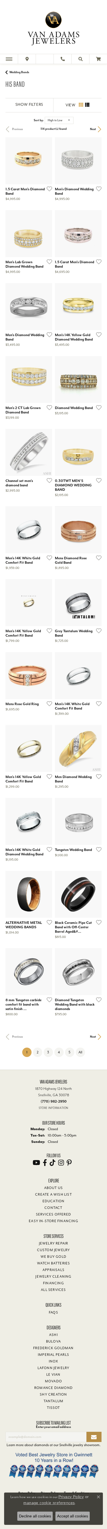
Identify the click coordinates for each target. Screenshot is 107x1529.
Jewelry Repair (53, 1243)
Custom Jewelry (53, 1250)
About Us (53, 1188)
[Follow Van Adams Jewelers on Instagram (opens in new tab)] (61, 1162)
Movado (53, 1381)
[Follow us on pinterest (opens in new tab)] (69, 1162)
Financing (53, 1283)
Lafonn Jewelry (54, 1368)
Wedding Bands (19, 72)
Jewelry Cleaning (53, 1276)
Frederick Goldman (53, 1348)
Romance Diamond (53, 1388)
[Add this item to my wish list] (47, 188)
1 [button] (29, 1052)
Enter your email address (53, 1427)
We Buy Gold (53, 1256)
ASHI (53, 1335)
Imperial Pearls (53, 1355)
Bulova (53, 1341)
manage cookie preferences (49, 1503)
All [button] (80, 1052)
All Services (53, 1290)
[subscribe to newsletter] (94, 1437)
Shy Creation (53, 1394)
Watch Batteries (53, 1263)
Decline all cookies (35, 1516)
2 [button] (37, 1052)
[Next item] (95, 160)
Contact (53, 1208)
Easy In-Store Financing (53, 1221)
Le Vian (53, 1374)
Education (54, 1201)
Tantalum (54, 1401)
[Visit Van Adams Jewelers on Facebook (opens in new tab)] (45, 1162)
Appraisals (53, 1270)
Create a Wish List (53, 1194)
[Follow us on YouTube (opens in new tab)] (36, 1162)
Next (93, 129)
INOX (53, 1361)
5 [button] (70, 1052)
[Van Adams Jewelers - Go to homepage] (53, 27)
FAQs (53, 1312)
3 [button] (48, 1052)
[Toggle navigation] (9, 59)
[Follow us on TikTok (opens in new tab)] (52, 1162)
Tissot (53, 1408)
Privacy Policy (71, 1496)
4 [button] (59, 1052)
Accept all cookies (72, 1516)
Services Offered (53, 1214)
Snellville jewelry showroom (79, 1445)
